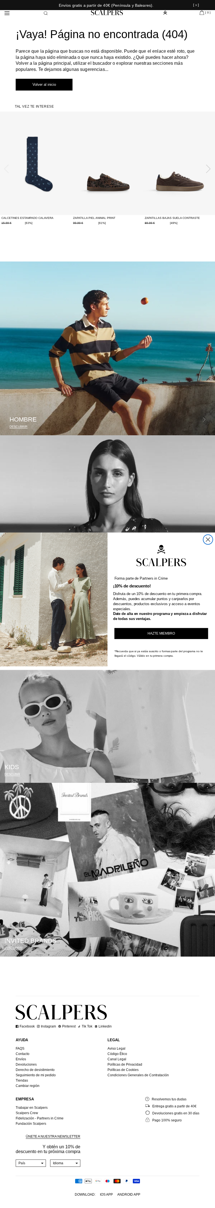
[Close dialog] (208, 539)
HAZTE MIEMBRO (161, 633)
